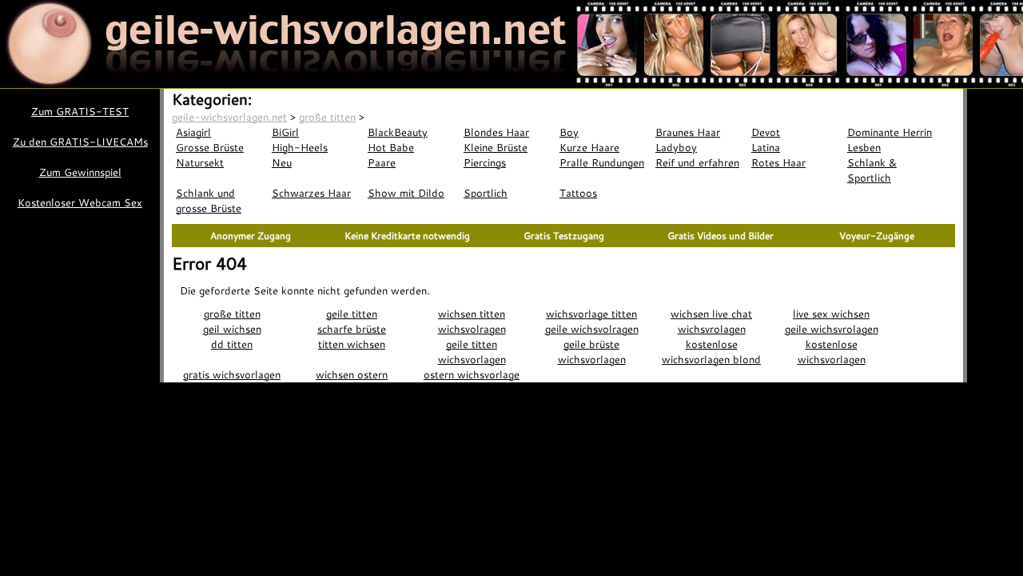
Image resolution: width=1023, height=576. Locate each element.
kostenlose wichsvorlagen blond (711, 351)
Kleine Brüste (495, 147)
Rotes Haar (778, 162)
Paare (382, 162)
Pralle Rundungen (601, 162)
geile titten (351, 313)
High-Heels (300, 147)
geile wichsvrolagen (831, 329)
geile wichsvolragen (592, 329)
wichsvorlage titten (591, 313)
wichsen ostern (352, 374)
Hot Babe (391, 147)
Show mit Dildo (406, 193)
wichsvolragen (472, 329)
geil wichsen (232, 329)
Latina (765, 147)
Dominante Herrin (889, 132)
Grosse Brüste (210, 147)
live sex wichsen (831, 313)
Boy (569, 132)
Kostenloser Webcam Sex (80, 202)
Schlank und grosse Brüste (208, 200)
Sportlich (486, 193)
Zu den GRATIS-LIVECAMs (80, 141)
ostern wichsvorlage (471, 374)
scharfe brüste (351, 329)
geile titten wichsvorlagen (472, 351)
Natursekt (200, 162)
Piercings (485, 162)
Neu (282, 162)
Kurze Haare (589, 147)
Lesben (864, 147)
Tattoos (578, 193)
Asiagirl (193, 132)
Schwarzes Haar (311, 193)
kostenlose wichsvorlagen (832, 351)
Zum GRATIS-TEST (80, 111)
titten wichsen (351, 344)
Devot (765, 132)
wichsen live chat (711, 313)
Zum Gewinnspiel (80, 172)
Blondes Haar (496, 132)
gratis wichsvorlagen (232, 374)
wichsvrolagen (712, 329)
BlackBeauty (398, 132)
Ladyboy (676, 147)
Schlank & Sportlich (872, 170)
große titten (232, 313)
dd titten (232, 344)
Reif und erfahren (697, 162)
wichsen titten (471, 313)
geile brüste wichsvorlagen (592, 351)
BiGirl (285, 132)
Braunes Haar (687, 132)
